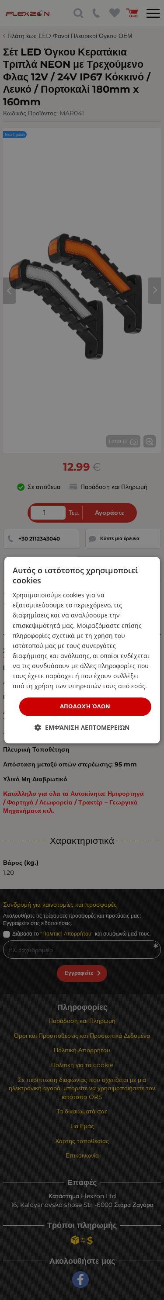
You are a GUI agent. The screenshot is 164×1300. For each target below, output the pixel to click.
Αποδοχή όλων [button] (85, 707)
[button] (82, 727)
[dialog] (82, 650)
